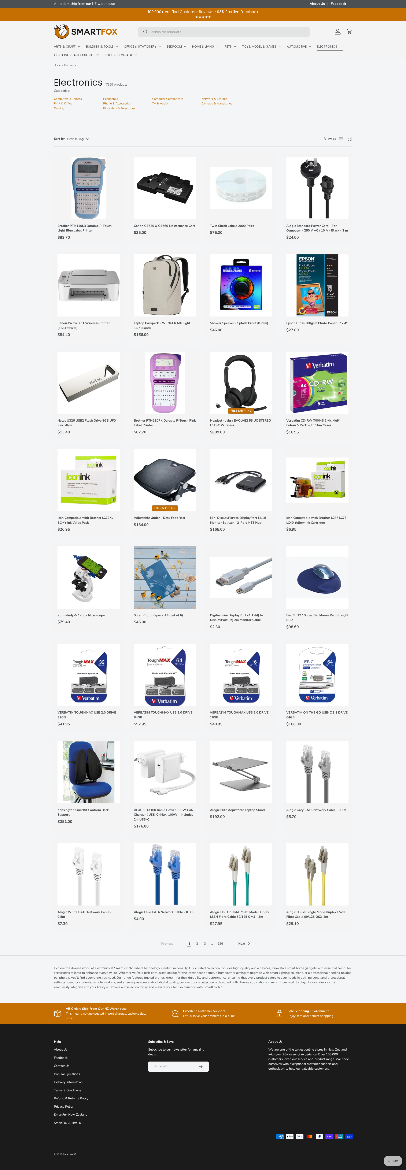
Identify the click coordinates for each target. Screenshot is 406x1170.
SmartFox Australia (67, 1123)
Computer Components (167, 99)
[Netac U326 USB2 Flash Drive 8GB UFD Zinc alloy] (89, 383)
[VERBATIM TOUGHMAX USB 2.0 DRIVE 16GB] (241, 675)
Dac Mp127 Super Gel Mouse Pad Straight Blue (317, 617)
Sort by (59, 139)
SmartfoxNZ (69, 1154)
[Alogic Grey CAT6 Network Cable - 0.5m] (317, 772)
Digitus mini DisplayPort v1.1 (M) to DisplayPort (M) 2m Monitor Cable (236, 617)
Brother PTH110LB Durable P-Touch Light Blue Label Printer (85, 228)
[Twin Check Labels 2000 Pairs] (241, 188)
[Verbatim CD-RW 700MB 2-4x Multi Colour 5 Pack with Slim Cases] (317, 383)
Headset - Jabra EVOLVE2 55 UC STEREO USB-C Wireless (240, 422)
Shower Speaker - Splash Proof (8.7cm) (239, 323)
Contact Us (61, 1066)
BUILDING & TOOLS (100, 46)
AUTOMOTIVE (297, 46)
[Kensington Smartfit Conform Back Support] (89, 772)
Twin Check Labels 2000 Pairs (232, 226)
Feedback (338, 3)
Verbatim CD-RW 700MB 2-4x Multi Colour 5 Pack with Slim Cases (313, 422)
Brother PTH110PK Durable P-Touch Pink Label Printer (165, 422)
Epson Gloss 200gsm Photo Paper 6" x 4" (317, 323)
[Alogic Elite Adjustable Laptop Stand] (241, 772)
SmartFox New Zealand (71, 1114)
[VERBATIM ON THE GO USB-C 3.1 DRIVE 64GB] (317, 675)
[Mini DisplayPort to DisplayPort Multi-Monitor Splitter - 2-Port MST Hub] (241, 480)
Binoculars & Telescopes (119, 108)
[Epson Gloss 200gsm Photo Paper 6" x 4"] (317, 285)
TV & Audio (160, 103)
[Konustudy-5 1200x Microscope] (89, 577)
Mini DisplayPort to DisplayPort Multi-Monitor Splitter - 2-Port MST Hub (238, 520)
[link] (164, 943)
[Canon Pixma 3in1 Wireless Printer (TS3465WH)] (89, 285)
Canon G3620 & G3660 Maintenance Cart (164, 226)
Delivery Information (68, 1082)
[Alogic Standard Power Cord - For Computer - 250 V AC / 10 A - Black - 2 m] (317, 188)
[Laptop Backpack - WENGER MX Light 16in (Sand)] (165, 285)
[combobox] (224, 32)
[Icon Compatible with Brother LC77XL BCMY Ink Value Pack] (89, 480)
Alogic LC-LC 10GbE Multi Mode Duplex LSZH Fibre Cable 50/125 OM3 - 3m (239, 914)
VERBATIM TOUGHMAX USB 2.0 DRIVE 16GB (239, 714)
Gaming (59, 108)
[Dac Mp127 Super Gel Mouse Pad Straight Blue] (317, 577)
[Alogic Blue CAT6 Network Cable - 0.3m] (165, 874)
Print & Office (63, 103)
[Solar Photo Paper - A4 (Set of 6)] (165, 577)
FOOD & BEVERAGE (119, 55)
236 (220, 943)
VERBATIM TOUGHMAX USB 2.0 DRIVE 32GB (87, 714)
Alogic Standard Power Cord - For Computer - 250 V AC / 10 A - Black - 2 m (317, 228)
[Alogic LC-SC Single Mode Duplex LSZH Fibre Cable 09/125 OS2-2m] (317, 874)
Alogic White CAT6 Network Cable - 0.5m (85, 914)
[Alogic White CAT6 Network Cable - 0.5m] (89, 874)
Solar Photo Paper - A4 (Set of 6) (158, 615)
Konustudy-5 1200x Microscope (81, 615)
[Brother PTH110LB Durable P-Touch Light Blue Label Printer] (89, 188)
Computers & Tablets (68, 99)
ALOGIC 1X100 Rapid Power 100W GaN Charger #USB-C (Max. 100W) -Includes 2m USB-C (163, 815)
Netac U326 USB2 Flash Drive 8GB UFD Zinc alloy (87, 422)
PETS (228, 46)
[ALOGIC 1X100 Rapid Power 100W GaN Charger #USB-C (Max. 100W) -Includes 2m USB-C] (165, 772)
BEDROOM (174, 46)
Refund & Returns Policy (71, 1098)
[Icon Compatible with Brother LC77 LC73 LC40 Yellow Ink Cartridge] (317, 480)
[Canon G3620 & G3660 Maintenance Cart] (165, 188)
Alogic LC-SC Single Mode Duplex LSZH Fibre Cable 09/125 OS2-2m (315, 914)
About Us (317, 3)
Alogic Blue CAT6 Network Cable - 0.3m (163, 912)
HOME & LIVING (203, 46)
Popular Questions (67, 1074)
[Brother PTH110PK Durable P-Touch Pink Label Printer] (165, 383)
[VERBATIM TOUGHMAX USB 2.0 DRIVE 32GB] (89, 675)
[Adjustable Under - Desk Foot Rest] (165, 480)
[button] (349, 31)
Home (57, 65)
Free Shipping (241, 411)
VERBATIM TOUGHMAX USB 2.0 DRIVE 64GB (163, 714)
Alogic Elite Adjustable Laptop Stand (237, 810)
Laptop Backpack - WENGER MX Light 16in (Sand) (162, 325)
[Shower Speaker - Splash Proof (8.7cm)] (241, 285)
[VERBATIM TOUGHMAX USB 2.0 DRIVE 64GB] (165, 675)
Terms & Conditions (67, 1090)
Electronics (70, 65)
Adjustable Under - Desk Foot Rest (159, 518)
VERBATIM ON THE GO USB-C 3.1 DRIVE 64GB (317, 714)
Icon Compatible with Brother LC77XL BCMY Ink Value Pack (85, 520)
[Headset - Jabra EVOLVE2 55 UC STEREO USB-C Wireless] (241, 383)
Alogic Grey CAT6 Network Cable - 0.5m (316, 810)
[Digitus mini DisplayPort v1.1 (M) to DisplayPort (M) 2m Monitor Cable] (241, 577)
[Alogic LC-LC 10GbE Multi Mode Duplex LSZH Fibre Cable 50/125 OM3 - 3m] (241, 874)
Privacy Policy (64, 1106)
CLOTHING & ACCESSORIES (74, 55)
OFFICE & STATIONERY (140, 46)
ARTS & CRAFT (65, 46)
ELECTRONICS (327, 46)
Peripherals (110, 99)
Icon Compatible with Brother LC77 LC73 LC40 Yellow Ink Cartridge (316, 520)
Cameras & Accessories (217, 103)
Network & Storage (214, 99)
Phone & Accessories (117, 103)
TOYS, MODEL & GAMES (259, 46)
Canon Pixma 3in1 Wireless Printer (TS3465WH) (84, 325)
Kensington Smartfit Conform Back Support (83, 812)
